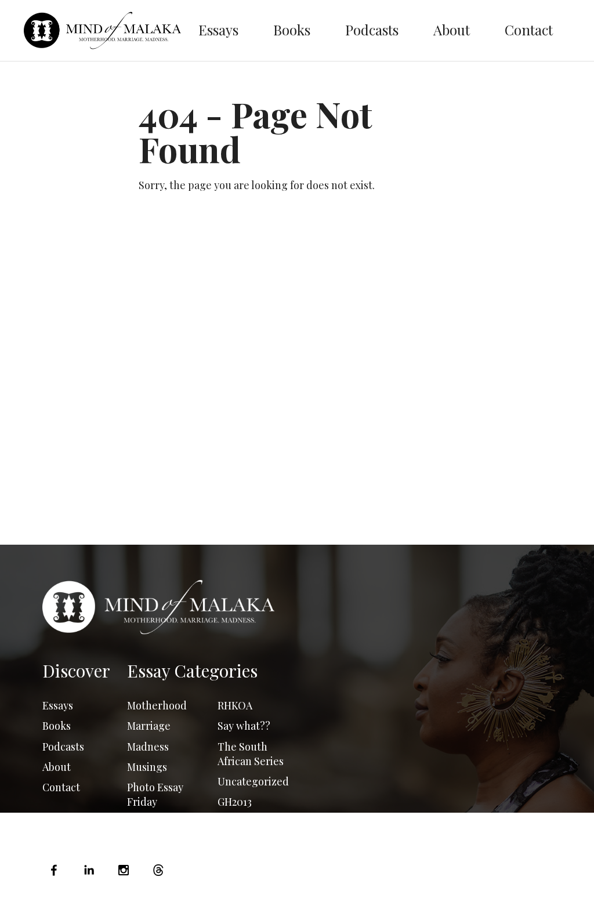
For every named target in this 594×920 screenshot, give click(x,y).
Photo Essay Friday (155, 794)
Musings (147, 767)
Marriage (149, 726)
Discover (76, 670)
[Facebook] (56, 870)
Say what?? (244, 726)
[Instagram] (123, 870)
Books (291, 29)
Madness (148, 747)
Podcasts (372, 29)
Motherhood (157, 705)
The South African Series (251, 754)
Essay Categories (192, 670)
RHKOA (235, 705)
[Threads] (158, 870)
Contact (529, 29)
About (451, 29)
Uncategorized (253, 781)
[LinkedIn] (88, 870)
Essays (218, 29)
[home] (102, 30)
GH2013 (235, 802)
